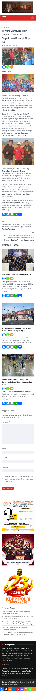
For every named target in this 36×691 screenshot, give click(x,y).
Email (4, 458)
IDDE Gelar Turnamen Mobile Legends (16, 274)
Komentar (6, 422)
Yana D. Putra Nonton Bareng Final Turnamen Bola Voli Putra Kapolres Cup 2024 (17, 382)
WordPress (14, 684)
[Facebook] (4, 67)
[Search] (32, 17)
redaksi (6, 46)
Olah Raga (5, 27)
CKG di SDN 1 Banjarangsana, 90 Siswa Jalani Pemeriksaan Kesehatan (14, 628)
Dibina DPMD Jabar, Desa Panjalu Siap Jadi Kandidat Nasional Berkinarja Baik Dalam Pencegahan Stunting (17, 623)
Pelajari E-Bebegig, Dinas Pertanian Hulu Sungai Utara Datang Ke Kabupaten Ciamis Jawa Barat (17, 633)
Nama (4, 448)
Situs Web (5, 467)
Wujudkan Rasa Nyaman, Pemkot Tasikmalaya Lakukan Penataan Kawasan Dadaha (17, 618)
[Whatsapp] (8, 67)
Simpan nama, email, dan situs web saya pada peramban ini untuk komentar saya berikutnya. (19, 478)
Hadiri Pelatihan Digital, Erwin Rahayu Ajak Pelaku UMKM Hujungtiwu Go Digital (16, 612)
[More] (12, 67)
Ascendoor (29, 682)
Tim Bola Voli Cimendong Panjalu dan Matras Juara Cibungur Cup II (16, 329)
